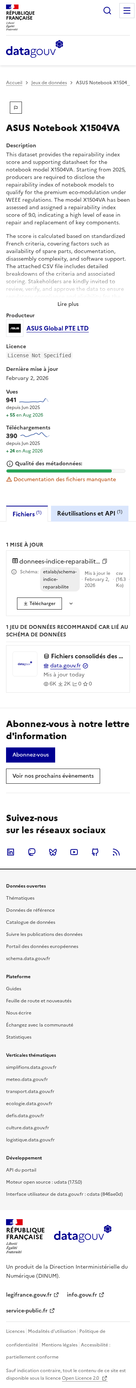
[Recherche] (107, 10)
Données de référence (30, 910)
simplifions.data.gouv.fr (31, 1067)
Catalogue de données (30, 922)
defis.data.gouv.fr (25, 1115)
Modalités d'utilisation (52, 1331)
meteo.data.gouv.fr (27, 1079)
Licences (15, 1331)
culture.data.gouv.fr (27, 1127)
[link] (39, 604)
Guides (13, 988)
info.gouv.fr (82, 1295)
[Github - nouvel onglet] (95, 852)
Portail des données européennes (42, 946)
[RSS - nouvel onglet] (116, 852)
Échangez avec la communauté (39, 1025)
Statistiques (18, 1037)
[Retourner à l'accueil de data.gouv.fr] (34, 49)
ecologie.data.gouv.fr (29, 1103)
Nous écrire (18, 1013)
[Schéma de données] (14, 572)
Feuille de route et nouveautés (38, 1000)
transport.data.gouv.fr (30, 1091)
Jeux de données (49, 82)
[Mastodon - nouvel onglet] (31, 852)
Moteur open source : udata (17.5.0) (44, 1182)
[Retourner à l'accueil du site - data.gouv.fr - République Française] (82, 1236)
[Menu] (126, 10)
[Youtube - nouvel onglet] (74, 852)
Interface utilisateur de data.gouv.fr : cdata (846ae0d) (64, 1194)
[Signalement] (16, 108)
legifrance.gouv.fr (29, 1295)
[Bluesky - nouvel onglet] (52, 852)
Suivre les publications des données (44, 934)
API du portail (21, 1170)
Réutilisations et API (89, 513)
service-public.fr (27, 1311)
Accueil (14, 82)
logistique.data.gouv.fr (30, 1139)
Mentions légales (59, 1345)
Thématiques (20, 898)
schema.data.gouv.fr (28, 958)
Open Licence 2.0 (81, 1378)
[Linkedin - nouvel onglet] (10, 852)
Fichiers (27, 514)
